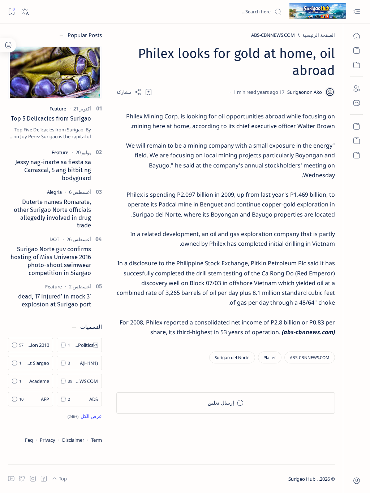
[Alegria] (54, 192)
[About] (356, 88)
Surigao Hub (302, 479)
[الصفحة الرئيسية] (356, 36)
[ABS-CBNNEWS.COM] (309, 357)
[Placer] (269, 357)
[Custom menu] (356, 126)
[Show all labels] (85, 416)
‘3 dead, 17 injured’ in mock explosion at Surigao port (54, 300)
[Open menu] (356, 11)
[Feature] (58, 108)
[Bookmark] (11, 11)
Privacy (47, 440)
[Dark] (24, 11)
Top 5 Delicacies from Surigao (51, 118)
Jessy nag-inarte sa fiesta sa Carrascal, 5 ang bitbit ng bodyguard (53, 170)
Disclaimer (73, 440)
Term (96, 440)
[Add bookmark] (148, 92)
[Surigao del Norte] (232, 357)
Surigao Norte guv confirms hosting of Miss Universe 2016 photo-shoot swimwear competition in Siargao (50, 260)
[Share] (128, 92)
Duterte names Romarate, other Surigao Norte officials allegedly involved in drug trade (52, 213)
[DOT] (54, 239)
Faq (29, 440)
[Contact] (356, 103)
